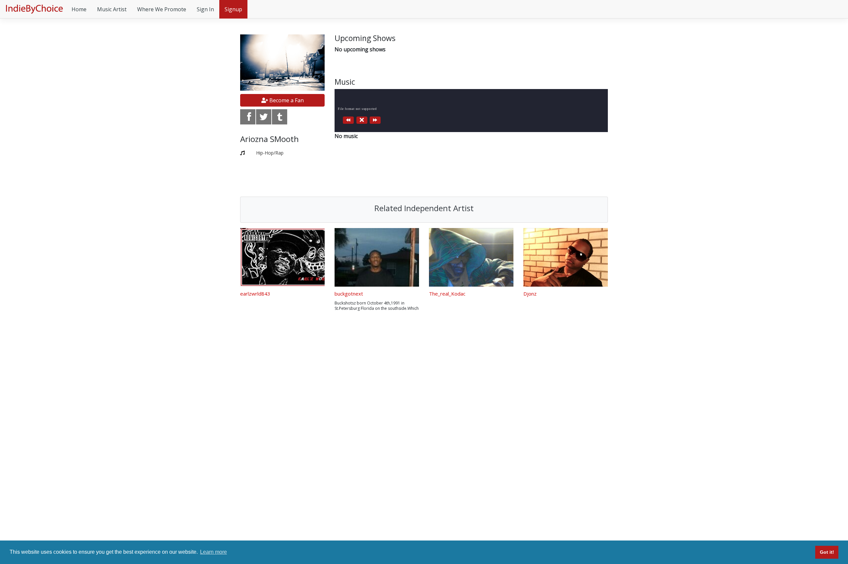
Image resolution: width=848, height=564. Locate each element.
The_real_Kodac (447, 293)
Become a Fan (286, 100)
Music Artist (112, 9)
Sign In (205, 9)
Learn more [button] (213, 552)
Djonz (530, 293)
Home (79, 9)
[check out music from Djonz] (565, 257)
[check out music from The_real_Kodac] (471, 257)
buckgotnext (349, 293)
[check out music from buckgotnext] (377, 257)
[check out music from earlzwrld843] (282, 257)
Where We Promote (161, 9)
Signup (233, 9)
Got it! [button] (827, 552)
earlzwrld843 (255, 293)
